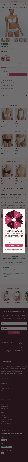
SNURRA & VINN (14, 245)
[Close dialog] (4, 211)
